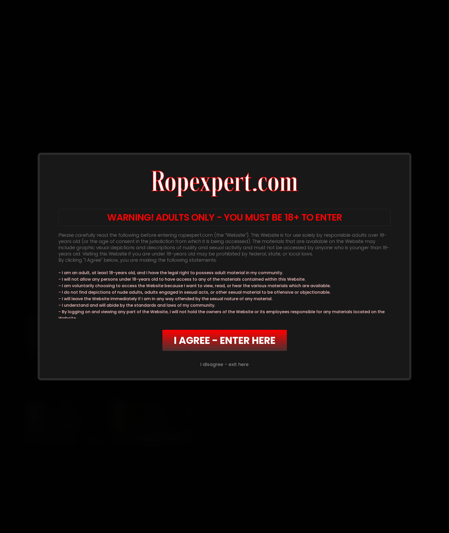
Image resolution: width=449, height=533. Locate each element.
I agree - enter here (224, 340)
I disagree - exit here (224, 364)
